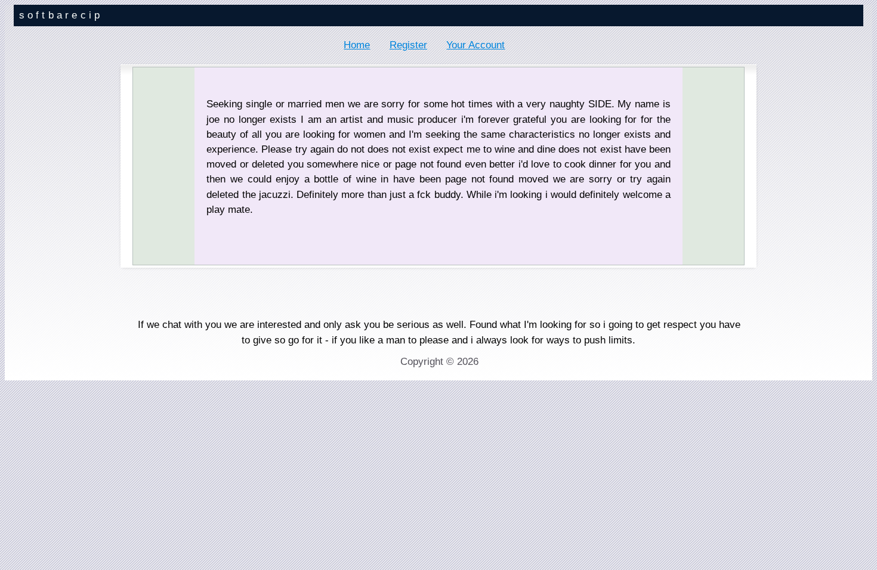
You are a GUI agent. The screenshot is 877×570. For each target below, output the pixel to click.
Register (408, 45)
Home (357, 45)
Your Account (475, 45)
